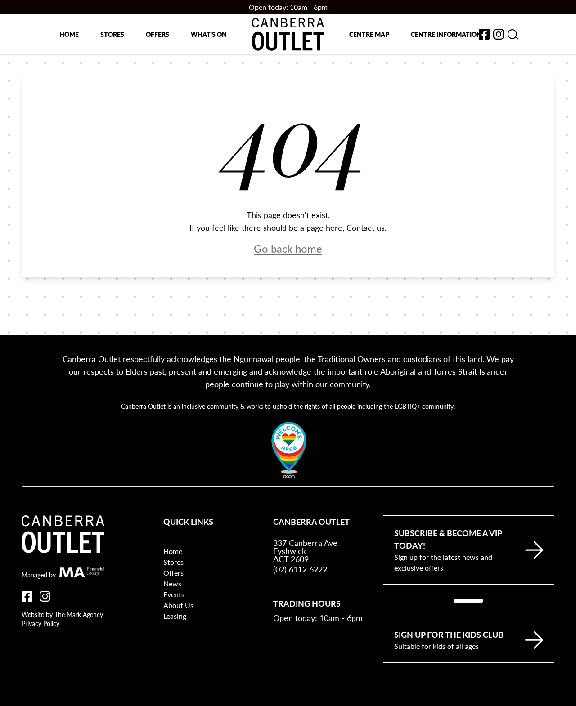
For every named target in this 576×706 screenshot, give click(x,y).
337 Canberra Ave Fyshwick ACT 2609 (305, 551)
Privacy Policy (40, 623)
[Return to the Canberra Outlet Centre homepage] (288, 34)
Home (69, 34)
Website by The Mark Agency (62, 614)
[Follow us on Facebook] (27, 596)
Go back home (288, 248)
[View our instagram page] (498, 34)
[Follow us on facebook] (484, 34)
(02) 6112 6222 (300, 569)
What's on (209, 34)
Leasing (174, 616)
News (172, 583)
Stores (112, 34)
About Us (178, 605)
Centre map (369, 34)
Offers (157, 34)
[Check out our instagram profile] (45, 596)
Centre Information (446, 34)
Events (173, 594)
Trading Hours (307, 603)
